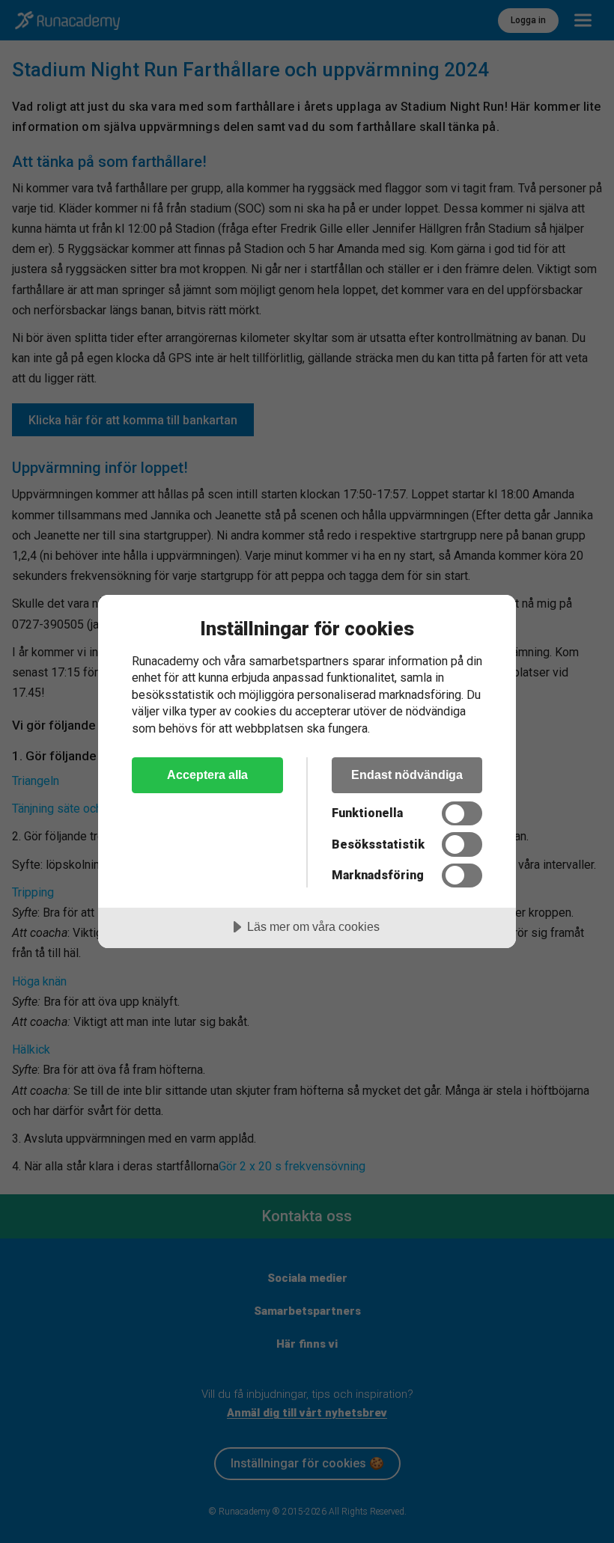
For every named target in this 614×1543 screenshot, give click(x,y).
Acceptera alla (207, 774)
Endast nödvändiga (407, 774)
